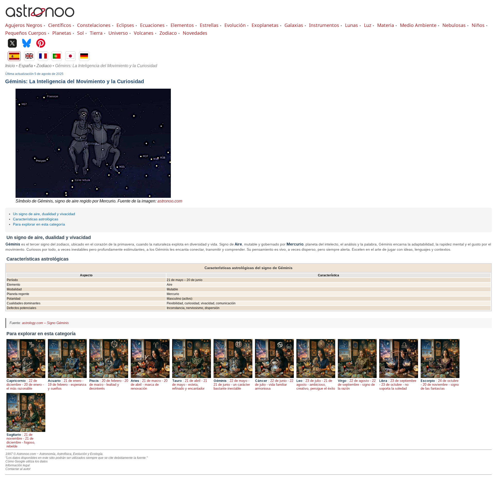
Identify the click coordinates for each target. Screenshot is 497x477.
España (26, 66)
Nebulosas (454, 25)
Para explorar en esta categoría (39, 224)
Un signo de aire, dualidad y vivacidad (44, 214)
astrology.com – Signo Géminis (45, 323)
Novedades (195, 33)
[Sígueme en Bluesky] (26, 43)
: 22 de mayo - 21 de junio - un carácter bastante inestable (232, 384)
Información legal (17, 465)
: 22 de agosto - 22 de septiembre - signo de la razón (357, 384)
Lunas (351, 25)
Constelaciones (94, 25)
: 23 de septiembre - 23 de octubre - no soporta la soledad (397, 384)
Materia (385, 25)
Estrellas (209, 25)
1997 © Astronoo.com (20, 454)
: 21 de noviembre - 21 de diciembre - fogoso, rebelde (20, 440)
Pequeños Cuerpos (25, 33)
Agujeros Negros (23, 25)
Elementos (182, 25)
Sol (80, 33)
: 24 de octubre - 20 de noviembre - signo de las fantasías (440, 384)
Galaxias (293, 25)
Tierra (96, 33)
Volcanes (144, 33)
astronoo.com (169, 201)
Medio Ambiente (418, 25)
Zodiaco (168, 33)
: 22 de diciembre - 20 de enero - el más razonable (25, 384)
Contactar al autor (18, 469)
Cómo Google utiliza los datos (26, 461)
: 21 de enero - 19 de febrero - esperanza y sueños (67, 384)
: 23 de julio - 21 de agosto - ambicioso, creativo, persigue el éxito (315, 384)
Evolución (235, 25)
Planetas (61, 33)
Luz (367, 25)
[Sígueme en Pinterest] (41, 43)
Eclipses (125, 25)
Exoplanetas (265, 25)
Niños (478, 25)
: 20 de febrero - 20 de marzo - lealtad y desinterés (108, 384)
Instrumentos (324, 25)
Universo (118, 33)
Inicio (10, 66)
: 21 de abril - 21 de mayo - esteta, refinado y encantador (189, 384)
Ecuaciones (152, 25)
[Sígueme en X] (12, 43)
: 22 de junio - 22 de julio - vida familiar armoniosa (274, 384)
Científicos (59, 25)
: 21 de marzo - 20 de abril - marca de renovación (149, 384)
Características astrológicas (35, 219)
